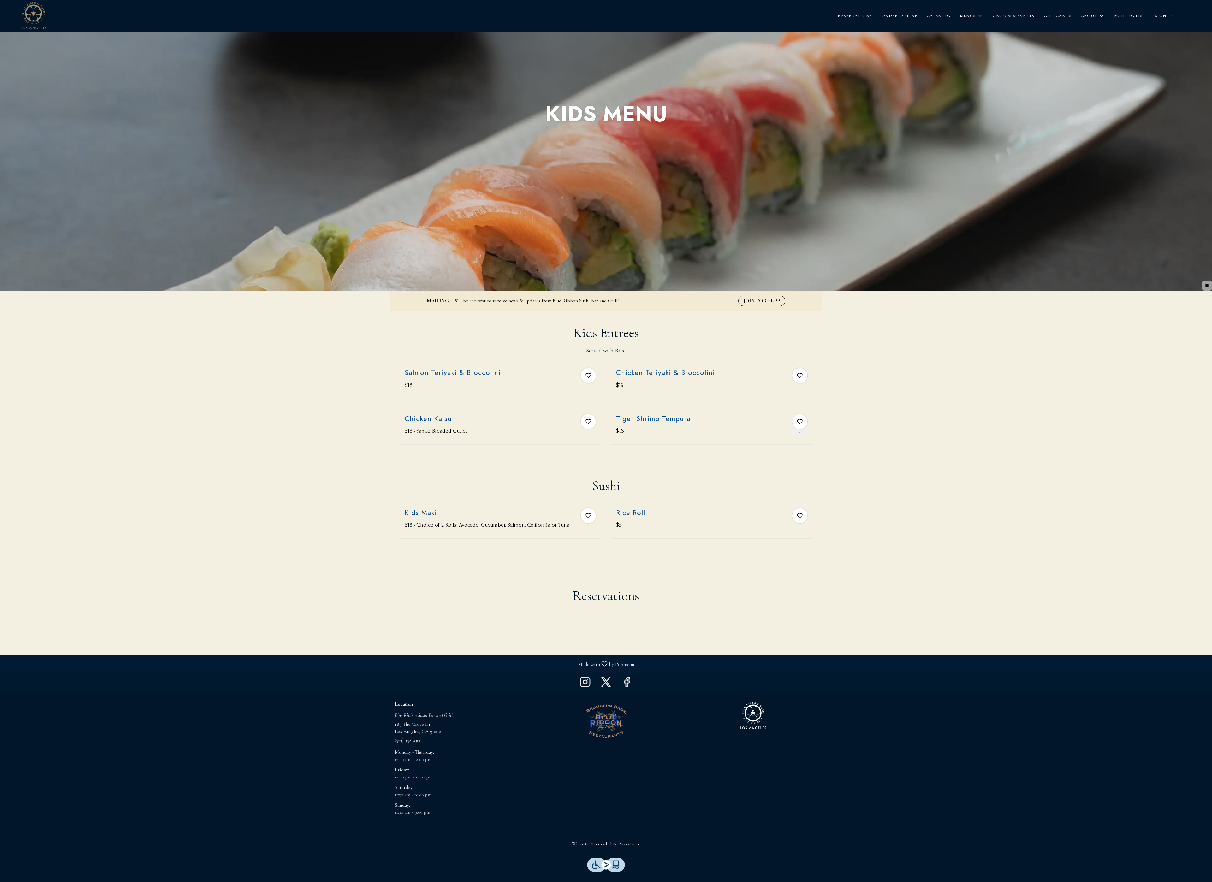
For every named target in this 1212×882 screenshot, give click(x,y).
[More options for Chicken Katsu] (588, 421)
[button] (971, 15)
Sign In (1164, 15)
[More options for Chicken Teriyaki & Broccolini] (799, 375)
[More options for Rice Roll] (799, 515)
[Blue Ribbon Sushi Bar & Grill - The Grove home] (33, 16)
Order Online (899, 15)
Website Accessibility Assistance (606, 844)
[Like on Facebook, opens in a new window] (627, 684)
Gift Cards (1058, 15)
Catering (938, 15)
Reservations (855, 15)
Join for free (762, 301)
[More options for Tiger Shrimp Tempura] (799, 421)
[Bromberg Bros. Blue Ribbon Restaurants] (606, 721)
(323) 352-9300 (408, 740)
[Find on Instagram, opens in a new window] (585, 684)
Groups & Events (1013, 15)
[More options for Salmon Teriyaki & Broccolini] (588, 375)
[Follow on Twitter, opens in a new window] (606, 684)
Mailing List (1129, 15)
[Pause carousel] (1207, 286)
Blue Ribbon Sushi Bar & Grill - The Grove (753, 715)
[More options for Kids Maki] (588, 515)
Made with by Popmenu (319, 664)
